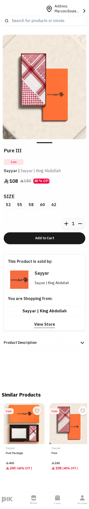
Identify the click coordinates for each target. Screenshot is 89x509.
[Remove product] (80, 224)
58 (31, 205)
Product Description (20, 342)
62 (53, 205)
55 (19, 205)
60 (42, 205)
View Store (44, 324)
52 (8, 205)
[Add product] (66, 224)
